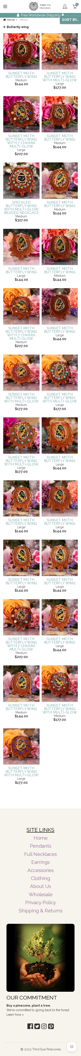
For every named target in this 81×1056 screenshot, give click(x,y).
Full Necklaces (40, 854)
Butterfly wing (18, 27)
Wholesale (40, 894)
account (65, 6)
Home (11, 19)
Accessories (40, 870)
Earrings (40, 862)
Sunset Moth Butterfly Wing (21, 75)
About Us (40, 886)
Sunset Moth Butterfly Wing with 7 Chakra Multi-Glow (21, 141)
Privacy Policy (40, 902)
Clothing (40, 878)
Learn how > (15, 1014)
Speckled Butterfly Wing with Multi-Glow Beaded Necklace (21, 208)
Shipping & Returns (40, 910)
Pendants (40, 846)
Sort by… (70, 20)
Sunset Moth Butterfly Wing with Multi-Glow (60, 77)
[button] (30, 1026)
